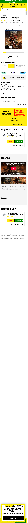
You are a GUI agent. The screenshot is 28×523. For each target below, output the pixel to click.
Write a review (16, 20)
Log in (7, 77)
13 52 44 (17, 2)
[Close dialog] (22, 506)
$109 (11, 66)
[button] (4, 5)
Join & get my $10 (13, 518)
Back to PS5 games (7, 13)
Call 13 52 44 (14, 120)
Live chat (9, 2)
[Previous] (2, 66)
